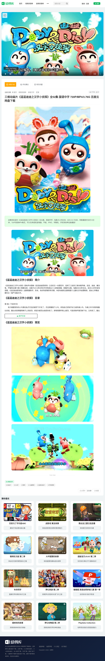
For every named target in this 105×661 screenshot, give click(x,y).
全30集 (98, 585)
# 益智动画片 (41, 485)
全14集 (98, 619)
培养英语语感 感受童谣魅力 (87, 627)
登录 (83, 3)
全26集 (29, 519)
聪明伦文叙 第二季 (17, 556)
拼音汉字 (31, 92)
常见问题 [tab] (39, 84)
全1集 (63, 552)
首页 (20, 3)
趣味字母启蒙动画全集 (17, 528)
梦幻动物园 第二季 (52, 622)
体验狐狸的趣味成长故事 (52, 561)
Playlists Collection (86, 622)
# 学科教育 (51, 485)
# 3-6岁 (16, 485)
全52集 (98, 519)
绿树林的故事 (17, 622)
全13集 (63, 585)
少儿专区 (56, 646)
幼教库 (51, 650)
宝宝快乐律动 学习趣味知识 (87, 561)
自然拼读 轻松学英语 (87, 594)
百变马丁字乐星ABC (17, 523)
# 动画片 (8, 485)
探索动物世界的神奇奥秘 (52, 627)
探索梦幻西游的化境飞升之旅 (52, 594)
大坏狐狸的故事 (52, 556)
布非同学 (17, 589)
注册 (87, 3)
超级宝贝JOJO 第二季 (87, 556)
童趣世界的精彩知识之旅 (17, 594)
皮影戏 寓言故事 (52, 523)
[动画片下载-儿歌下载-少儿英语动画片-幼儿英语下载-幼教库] (13, 642)
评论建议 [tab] (25, 84)
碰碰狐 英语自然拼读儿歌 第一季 (87, 589)
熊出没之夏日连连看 (87, 523)
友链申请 (41, 646)
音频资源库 (40, 3)
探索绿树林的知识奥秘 (17, 627)
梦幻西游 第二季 (52, 589)
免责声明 (49, 646)
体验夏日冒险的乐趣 (87, 528)
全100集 (63, 519)
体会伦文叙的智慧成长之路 (17, 561)
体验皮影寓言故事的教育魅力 (52, 528)
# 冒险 (23, 485)
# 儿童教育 (31, 485)
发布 (98, 3)
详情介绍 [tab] (11, 84)
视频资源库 (29, 3)
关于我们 (64, 646)
